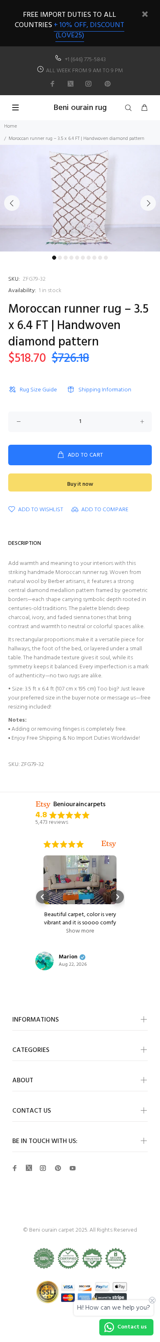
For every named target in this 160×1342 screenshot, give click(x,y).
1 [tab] (54, 258)
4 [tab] (71, 258)
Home (10, 126)
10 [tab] (106, 258)
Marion (68, 957)
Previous (12, 203)
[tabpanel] (80, 198)
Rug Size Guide (38, 390)
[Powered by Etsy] (109, 844)
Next (148, 203)
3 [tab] (66, 258)
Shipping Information (104, 390)
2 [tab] (60, 258)
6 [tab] (83, 258)
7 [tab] (89, 258)
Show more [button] (80, 931)
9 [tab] (100, 258)
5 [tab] (77, 258)
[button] (42, 896)
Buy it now (80, 484)
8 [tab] (94, 258)
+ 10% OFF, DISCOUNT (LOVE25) (89, 30)
